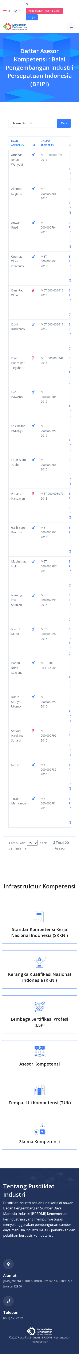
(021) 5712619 (13, 1318)
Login (31, 17)
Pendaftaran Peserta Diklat (44, 11)
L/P (34, 145)
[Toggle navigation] (71, 26)
